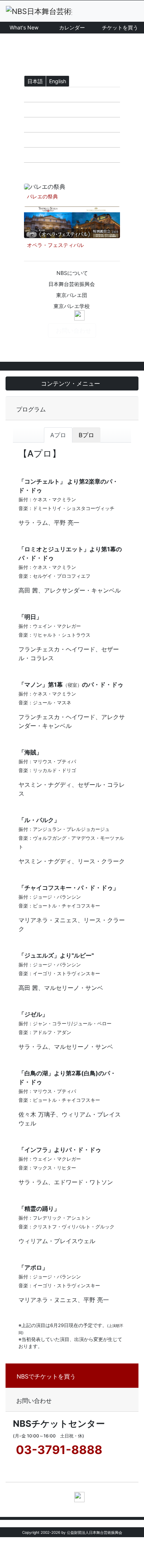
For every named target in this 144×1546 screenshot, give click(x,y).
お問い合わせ (73, 330)
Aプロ (58, 435)
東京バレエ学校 (72, 306)
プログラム (31, 409)
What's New (24, 27)
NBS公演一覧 (47, 124)
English (57, 81)
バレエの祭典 (42, 196)
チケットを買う (120, 27)
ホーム (39, 94)
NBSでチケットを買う (46, 1376)
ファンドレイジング (56, 170)
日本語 (35, 81)
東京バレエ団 (71, 295)
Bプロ (86, 435)
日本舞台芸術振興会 (71, 284)
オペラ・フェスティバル (55, 245)
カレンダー (72, 27)
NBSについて (72, 273)
